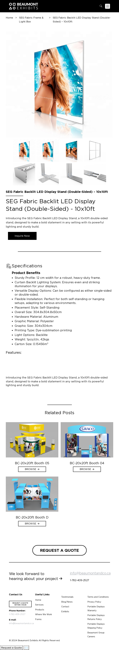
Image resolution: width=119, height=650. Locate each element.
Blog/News (67, 602)
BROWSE (30, 469)
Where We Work (43, 614)
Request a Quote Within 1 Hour (20, 604)
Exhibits (65, 611)
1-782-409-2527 (79, 580)
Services (39, 605)
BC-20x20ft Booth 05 (32, 463)
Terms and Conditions (98, 597)
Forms (38, 619)
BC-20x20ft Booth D (32, 517)
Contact (65, 606)
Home (9, 17)
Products (39, 609)
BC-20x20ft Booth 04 (87, 463)
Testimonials (67, 597)
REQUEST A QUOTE (59, 550)
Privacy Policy (94, 602)
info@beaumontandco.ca (90, 573)
